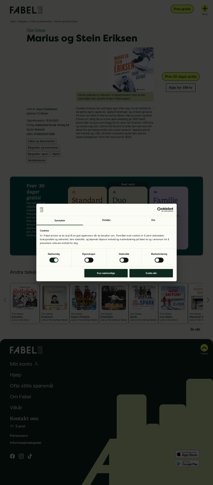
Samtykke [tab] (59, 220)
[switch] (89, 260)
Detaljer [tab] (106, 220)
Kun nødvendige (106, 273)
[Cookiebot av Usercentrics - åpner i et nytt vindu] (159, 209)
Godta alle (151, 273)
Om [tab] (153, 220)
